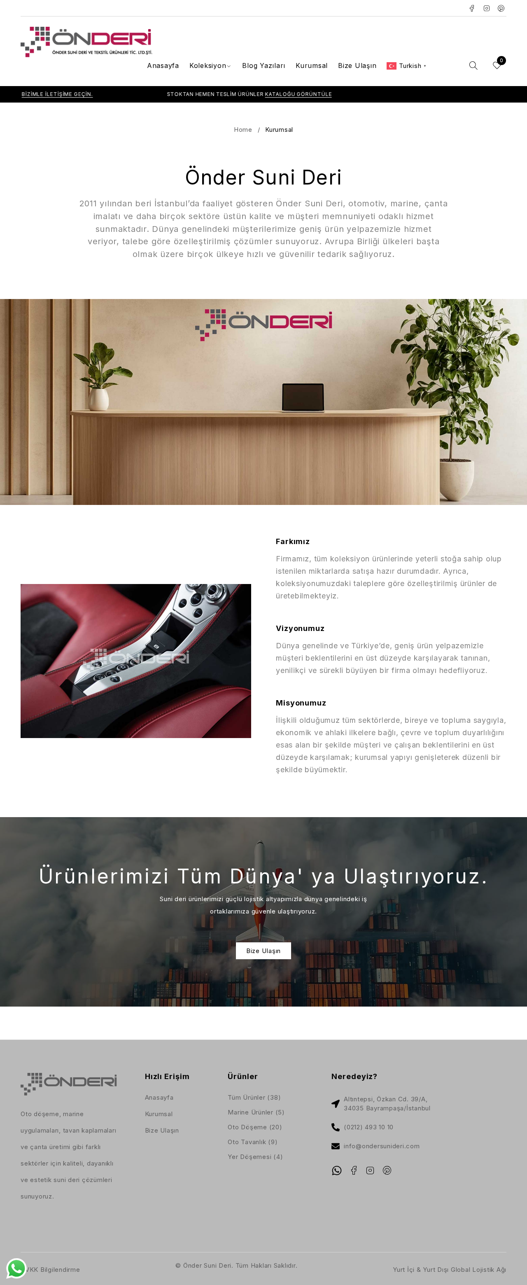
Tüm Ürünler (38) (254, 1097)
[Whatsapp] (336, 1170)
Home (243, 129)
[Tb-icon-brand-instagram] (370, 1170)
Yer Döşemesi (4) (255, 1157)
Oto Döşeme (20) (255, 1127)
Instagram (487, 8)
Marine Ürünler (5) (256, 1112)
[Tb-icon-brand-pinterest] (387, 1170)
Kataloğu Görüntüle (251, 94)
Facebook (472, 8)
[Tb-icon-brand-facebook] (353, 1170)
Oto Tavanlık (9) (252, 1142)
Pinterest (501, 8)
